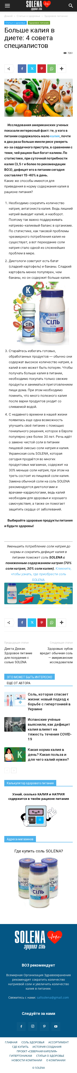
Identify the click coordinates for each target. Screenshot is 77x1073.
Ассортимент (58, 1042)
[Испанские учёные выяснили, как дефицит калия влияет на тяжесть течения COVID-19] (15, 724)
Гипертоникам (20, 1056)
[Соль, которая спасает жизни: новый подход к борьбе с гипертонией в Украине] (15, 699)
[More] (61, 68)
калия (55, 136)
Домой (8, 16)
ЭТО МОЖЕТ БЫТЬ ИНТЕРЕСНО (29, 677)
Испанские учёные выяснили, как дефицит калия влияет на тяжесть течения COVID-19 (50, 729)
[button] (7, 6)
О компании (55, 1060)
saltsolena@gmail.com (53, 997)
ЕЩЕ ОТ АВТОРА (18, 683)
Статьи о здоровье (28, 16)
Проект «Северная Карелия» (37, 1051)
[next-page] (13, 770)
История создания (47, 1047)
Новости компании (27, 1060)
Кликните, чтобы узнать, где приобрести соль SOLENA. (41, 574)
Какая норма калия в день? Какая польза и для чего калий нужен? (48, 754)
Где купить (20, 1047)
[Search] (71, 6)
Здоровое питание (56, 16)
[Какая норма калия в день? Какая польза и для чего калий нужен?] (15, 754)
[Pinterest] (41, 68)
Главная (11, 1042)
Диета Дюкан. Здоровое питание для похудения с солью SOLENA (18, 655)
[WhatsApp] (51, 68)
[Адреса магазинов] (38, 593)
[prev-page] (7, 770)
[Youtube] (56, 1026)
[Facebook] (22, 68)
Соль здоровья (32, 1042)
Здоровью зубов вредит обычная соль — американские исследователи (56, 655)
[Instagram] (32, 1026)
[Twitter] (32, 68)
